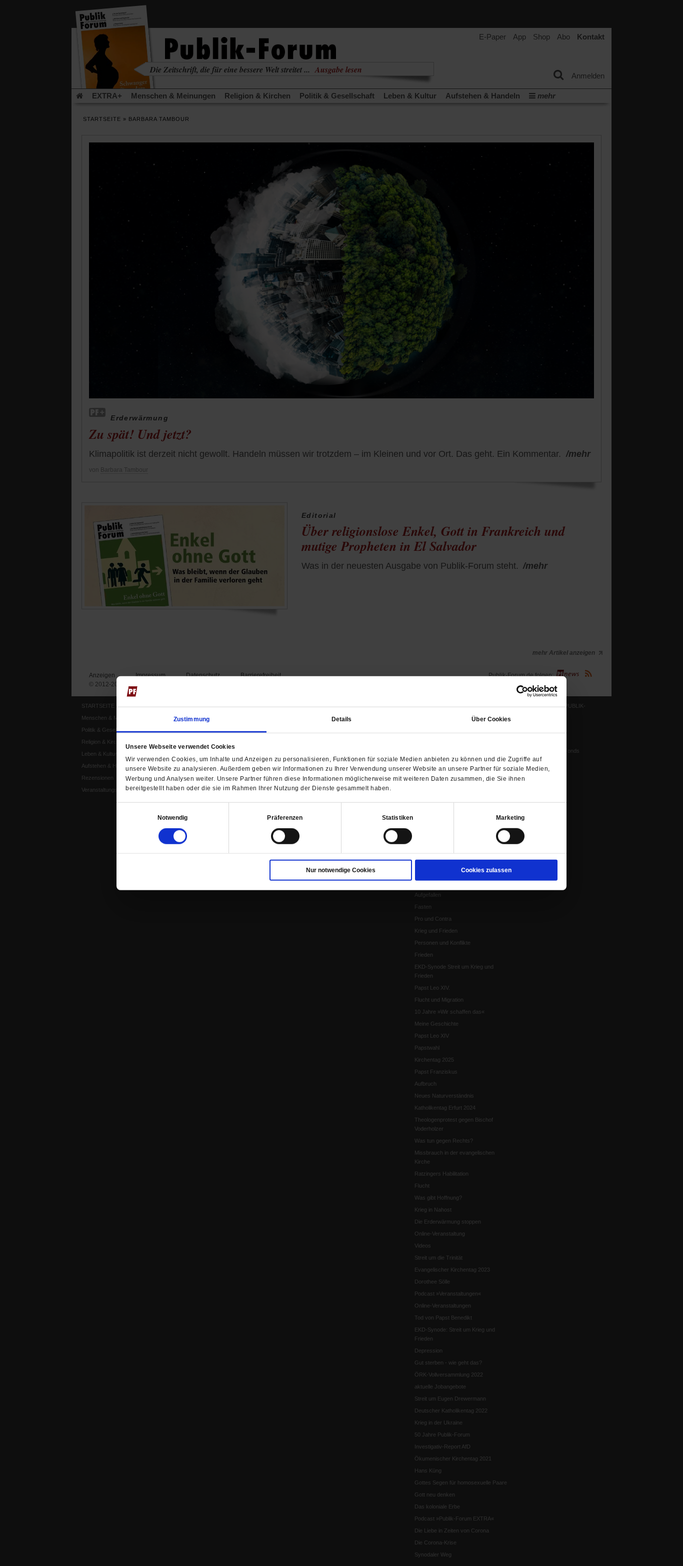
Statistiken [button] (397, 817)
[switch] (285, 836)
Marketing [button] (510, 817)
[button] (173, 818)
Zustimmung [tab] (192, 719)
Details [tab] (342, 719)
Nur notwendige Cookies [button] (341, 870)
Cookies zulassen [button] (486, 870)
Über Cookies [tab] (491, 719)
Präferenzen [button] (284, 817)
